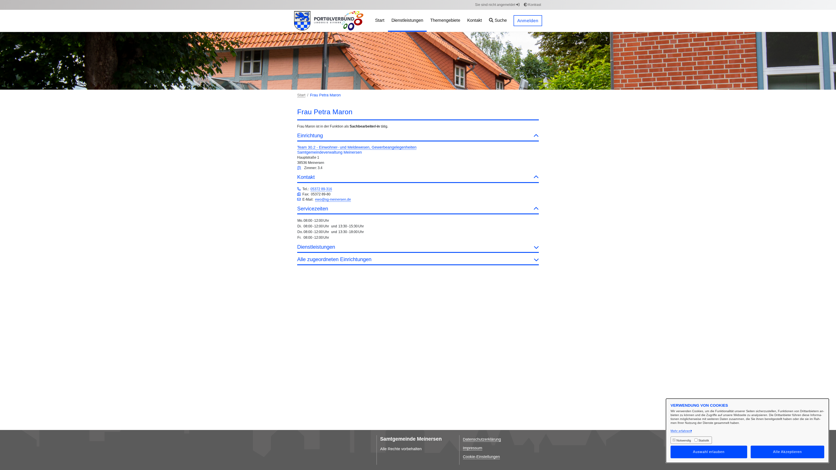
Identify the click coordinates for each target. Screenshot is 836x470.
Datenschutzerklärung (482, 439)
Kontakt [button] (306, 177)
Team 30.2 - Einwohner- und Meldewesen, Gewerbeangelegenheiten (356, 147)
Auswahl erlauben (709, 452)
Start (301, 95)
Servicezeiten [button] (312, 209)
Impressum (472, 448)
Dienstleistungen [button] (316, 247)
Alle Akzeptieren (787, 452)
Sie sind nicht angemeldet (495, 5)
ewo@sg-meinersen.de (333, 199)
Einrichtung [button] (310, 135)
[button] (497, 21)
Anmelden (527, 20)
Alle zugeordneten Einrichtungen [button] (334, 259)
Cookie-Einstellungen (481, 457)
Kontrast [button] (534, 5)
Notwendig (683, 440)
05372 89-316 (321, 189)
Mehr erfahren (680, 431)
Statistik (703, 440)
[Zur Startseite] (302, 21)
